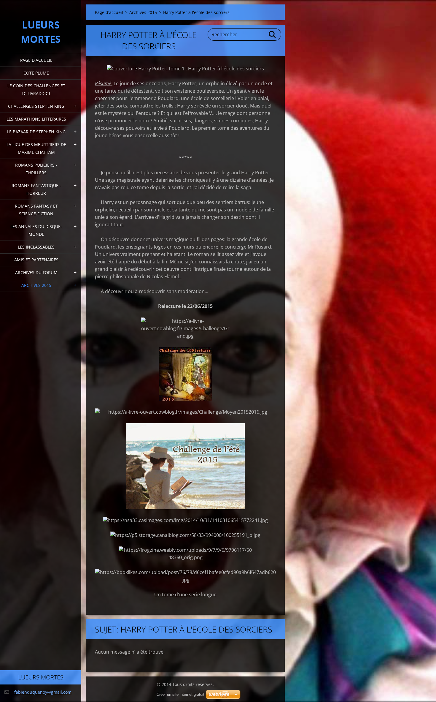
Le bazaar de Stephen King (36, 132)
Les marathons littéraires (36, 119)
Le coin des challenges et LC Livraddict (36, 89)
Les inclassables (36, 247)
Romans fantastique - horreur (36, 189)
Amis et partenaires (36, 260)
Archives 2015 (36, 285)
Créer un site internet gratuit (180, 694)
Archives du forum (36, 272)
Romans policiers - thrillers (36, 169)
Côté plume (36, 73)
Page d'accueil (36, 60)
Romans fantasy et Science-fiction (36, 209)
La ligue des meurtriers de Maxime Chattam (36, 148)
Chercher (272, 34)
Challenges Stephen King (36, 106)
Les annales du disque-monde (36, 230)
